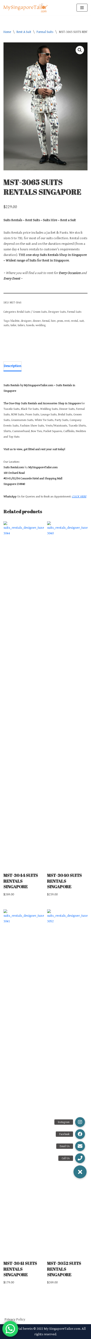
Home (7, 32)
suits (6, 325)
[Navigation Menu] (82, 8)
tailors (21, 325)
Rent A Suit (24, 32)
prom (60, 320)
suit (81, 320)
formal (45, 320)
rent (67, 320)
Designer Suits (57, 311)
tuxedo (30, 325)
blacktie (15, 320)
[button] (80, 50)
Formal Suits (45, 32)
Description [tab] (12, 366)
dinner (37, 320)
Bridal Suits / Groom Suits (32, 311)
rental (74, 320)
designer (26, 320)
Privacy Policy (14, 1319)
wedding (40, 325)
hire (53, 320)
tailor (13, 325)
